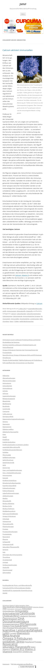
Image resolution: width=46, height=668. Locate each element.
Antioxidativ (21, 610)
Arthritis (5, 391)
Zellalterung (27, 651)
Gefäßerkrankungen (9, 457)
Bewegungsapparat (9, 399)
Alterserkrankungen (9, 378)
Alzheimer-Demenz (38, 607)
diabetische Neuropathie (10, 432)
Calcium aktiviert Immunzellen (18, 50)
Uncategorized (7, 560)
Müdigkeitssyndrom (9, 511)
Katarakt (5, 478)
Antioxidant (27, 608)
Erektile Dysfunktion (9, 442)
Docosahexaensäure (16, 621)
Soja (4, 552)
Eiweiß (5, 437)
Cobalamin (23, 616)
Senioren (5, 550)
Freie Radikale (16, 626)
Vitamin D (30, 649)
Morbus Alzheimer (8, 503)
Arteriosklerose (7, 388)
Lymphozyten (34, 319)
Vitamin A (6, 649)
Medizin (5, 498)
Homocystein (32, 628)
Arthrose (5, 393)
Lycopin (13, 633)
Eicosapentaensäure (11, 624)
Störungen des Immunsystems (12, 555)
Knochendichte (24, 319)
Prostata (5, 529)
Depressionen (7, 427)
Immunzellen (15, 319)
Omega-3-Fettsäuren (9, 516)
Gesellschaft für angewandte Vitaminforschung (17, 590)
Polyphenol (29, 642)
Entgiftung (6, 440)
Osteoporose (7, 521)
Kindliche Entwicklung (9, 480)
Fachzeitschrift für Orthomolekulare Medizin (17, 588)
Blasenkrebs (6, 401)
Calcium (39, 303)
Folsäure (6, 626)
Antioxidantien (7, 386)
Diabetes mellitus (8, 429)
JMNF (23, 4)
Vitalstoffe (29, 311)
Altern (27, 605)
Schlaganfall (6, 542)
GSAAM (5, 593)
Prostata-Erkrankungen (10, 532)
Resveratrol (6, 537)
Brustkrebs (6, 406)
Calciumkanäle (21, 314)
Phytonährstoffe (8, 524)
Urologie (5, 562)
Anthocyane (18, 609)
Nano (11, 321)
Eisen (4, 434)
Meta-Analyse (11, 635)
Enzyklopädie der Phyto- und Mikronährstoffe (17, 585)
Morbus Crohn (7, 506)
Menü (23, 14)
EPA (22, 624)
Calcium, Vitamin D (22, 275)
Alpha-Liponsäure (20, 605)
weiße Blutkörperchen (26, 321)
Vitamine (7, 651)
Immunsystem (11, 311)
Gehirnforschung (8, 460)
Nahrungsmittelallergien (10, 514)
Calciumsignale (17, 316)
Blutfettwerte (7, 404)
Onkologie (6, 519)
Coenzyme (6, 411)
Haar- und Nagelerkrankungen (12, 470)
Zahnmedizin (7, 573)
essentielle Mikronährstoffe (11, 447)
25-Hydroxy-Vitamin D (9, 605)
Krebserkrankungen (9, 488)
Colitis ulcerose (7, 414)
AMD (5, 608)
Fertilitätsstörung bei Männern (12, 450)
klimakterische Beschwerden (12, 483)
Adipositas (6, 376)
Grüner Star (6, 468)
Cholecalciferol (11, 615)
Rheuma (5, 539)
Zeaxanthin (17, 651)
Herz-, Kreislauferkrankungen (12, 473)
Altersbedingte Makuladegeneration (18, 607)
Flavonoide (30, 624)
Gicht (4, 465)
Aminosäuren (7, 383)
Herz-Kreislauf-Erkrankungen (15, 628)
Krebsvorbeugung (8, 491)
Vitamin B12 (17, 649)
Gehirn (25, 626)
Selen (33, 647)
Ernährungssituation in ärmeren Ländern (16, 445)
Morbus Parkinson (8, 509)
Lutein (6, 633)
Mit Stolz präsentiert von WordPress (22, 664)
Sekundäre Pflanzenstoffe (11, 547)
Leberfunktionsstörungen (11, 493)
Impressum (6, 664)
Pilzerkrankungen (8, 526)
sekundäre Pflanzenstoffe (16, 646)
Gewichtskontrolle (8, 463)
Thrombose (6, 557)
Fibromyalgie (7, 455)
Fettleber (5, 452)
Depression (6, 424)
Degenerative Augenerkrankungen (13, 419)
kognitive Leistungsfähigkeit (22, 630)
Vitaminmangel (7, 570)
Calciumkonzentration (34, 314)
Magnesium (23, 633)
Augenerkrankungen (9, 396)
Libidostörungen (8, 496)
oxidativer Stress (13, 641)
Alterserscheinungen (9, 381)
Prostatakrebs (7, 534)
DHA (21, 618)
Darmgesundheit (8, 416)
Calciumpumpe (7, 316)
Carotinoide (6, 409)
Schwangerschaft (8, 544)
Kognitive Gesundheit (9, 486)
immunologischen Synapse (31, 316)
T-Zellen (16, 321)
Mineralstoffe (21, 311)
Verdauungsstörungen (10, 565)
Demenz (5, 422)
